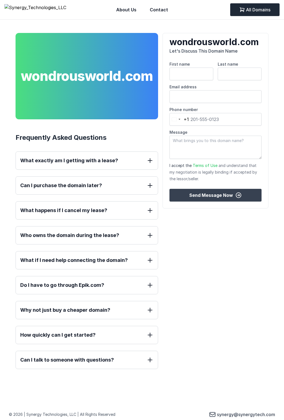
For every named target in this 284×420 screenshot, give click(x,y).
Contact (159, 9)
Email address (183, 86)
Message (178, 132)
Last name (228, 64)
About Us (126, 9)
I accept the (213, 172)
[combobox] (179, 119)
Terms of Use (205, 165)
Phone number (183, 109)
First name (179, 64)
